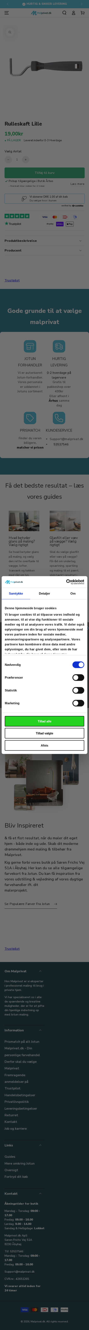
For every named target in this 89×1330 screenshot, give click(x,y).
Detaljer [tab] (44, 593)
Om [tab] (73, 593)
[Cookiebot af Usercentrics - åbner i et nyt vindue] (66, 582)
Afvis (44, 745)
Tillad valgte (44, 733)
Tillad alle (44, 721)
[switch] (78, 677)
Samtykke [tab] (16, 593)
